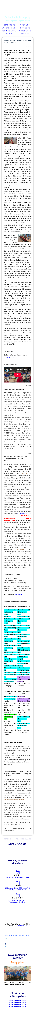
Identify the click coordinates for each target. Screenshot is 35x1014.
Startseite (9, 25)
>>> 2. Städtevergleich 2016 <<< (17, 1003)
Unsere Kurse (9, 28)
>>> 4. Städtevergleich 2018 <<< (17, 1007)
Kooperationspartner (26, 31)
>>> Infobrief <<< (22, 513)
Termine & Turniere (10, 31)
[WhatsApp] (5, 941)
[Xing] (5, 949)
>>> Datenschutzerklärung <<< (19, 819)
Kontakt (25, 34)
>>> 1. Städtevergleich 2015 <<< (17, 1000)
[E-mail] (6, 938)
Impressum (7, 839)
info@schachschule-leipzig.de (14, 799)
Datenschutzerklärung (23, 839)
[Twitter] (6, 946)
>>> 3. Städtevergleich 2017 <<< (17, 1005)
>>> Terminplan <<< (20, 925)
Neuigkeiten (25, 28)
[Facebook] (5, 944)
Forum (9, 34)
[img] (18, 8)
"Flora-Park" (24, 473)
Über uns (25, 25)
